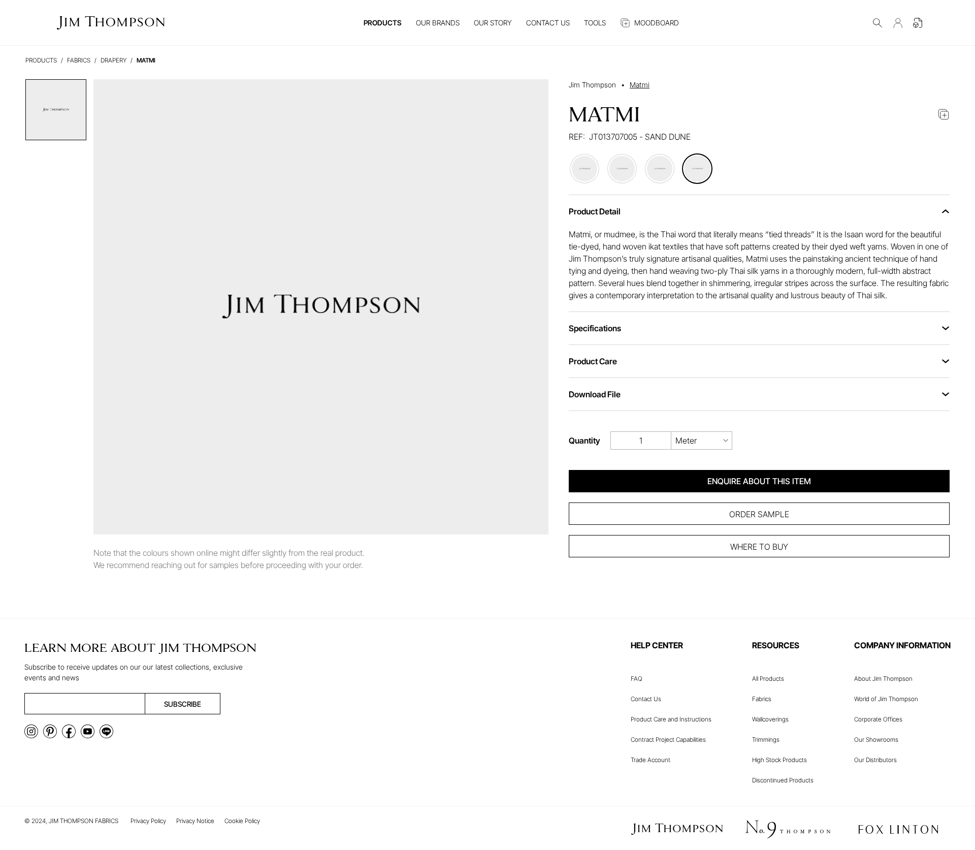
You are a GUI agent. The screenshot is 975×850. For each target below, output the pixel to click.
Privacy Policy (148, 821)
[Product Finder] (877, 23)
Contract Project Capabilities (668, 739)
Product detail (595, 211)
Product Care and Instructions (671, 719)
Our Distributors (875, 760)
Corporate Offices (878, 719)
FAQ (636, 678)
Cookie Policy (242, 821)
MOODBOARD (656, 22)
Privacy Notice (195, 821)
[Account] (898, 23)
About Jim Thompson (883, 678)
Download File (595, 394)
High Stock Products (779, 760)
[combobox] (701, 440)
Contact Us (646, 699)
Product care (593, 361)
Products (41, 60)
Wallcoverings (770, 719)
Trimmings (765, 739)
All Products (768, 678)
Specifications (595, 328)
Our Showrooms (876, 739)
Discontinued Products (783, 780)
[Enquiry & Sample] (918, 23)
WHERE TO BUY (759, 547)
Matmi (639, 84)
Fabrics (761, 699)
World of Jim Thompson (886, 699)
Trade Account (650, 760)
